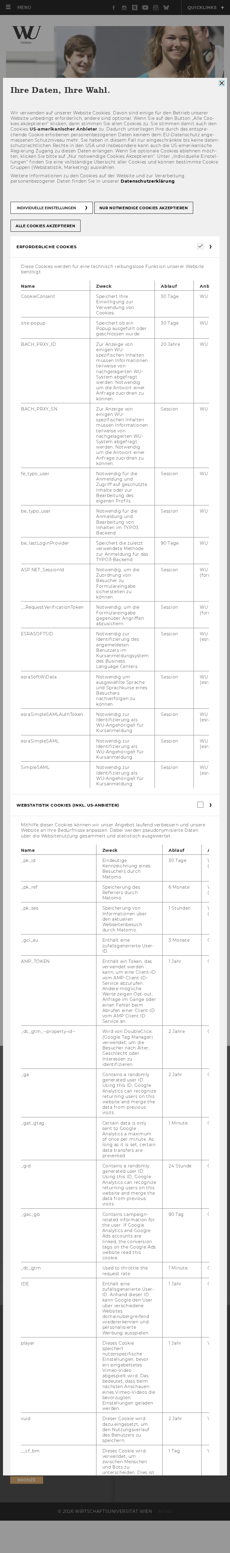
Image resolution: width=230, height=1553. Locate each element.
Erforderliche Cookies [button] (46, 246)
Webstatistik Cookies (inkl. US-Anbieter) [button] (67, 805)
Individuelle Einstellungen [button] (46, 207)
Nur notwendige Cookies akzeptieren (143, 207)
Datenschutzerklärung (148, 181)
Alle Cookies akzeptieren (45, 225)
